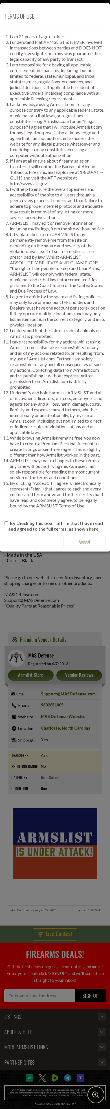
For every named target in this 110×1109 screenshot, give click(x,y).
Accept (84, 541)
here (93, 528)
